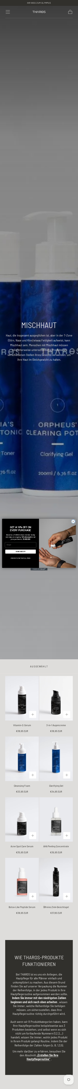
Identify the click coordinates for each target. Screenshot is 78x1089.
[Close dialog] (73, 521)
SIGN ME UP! (20, 551)
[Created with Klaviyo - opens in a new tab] (39, 569)
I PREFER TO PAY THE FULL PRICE (20, 558)
